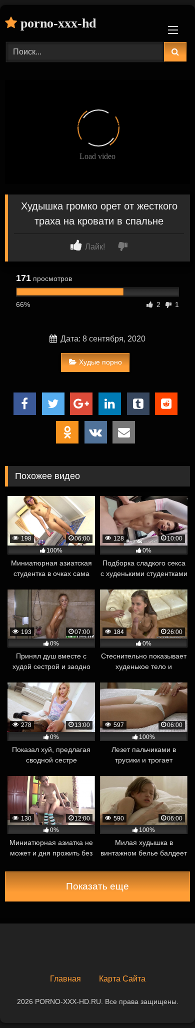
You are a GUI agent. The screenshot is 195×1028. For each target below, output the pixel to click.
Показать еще (97, 886)
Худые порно (100, 362)
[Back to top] (164, 998)
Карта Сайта (122, 978)
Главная (65, 978)
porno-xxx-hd (56, 23)
